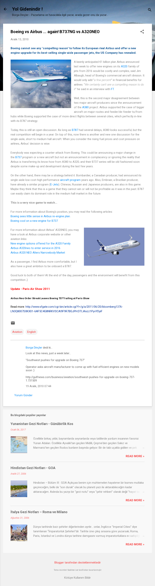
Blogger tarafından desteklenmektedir (77, 562)
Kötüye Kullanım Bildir (77, 577)
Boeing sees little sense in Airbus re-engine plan (40, 216)
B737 (18, 157)
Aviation (17, 332)
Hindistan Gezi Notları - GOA (33, 468)
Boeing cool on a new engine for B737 (34, 221)
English (31, 332)
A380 (85, 107)
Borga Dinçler (34, 347)
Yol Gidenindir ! (27, 9)
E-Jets (54, 184)
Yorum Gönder (23, 395)
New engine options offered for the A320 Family (41, 243)
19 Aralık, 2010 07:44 (38, 386)
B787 (75, 130)
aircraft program (70, 180)
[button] (142, 32)
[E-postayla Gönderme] (13, 324)
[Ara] (149, 10)
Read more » (135, 456)
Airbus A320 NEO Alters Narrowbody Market (38, 252)
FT (112, 89)
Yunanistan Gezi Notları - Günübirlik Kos (42, 424)
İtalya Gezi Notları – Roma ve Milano (39, 512)
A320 (124, 66)
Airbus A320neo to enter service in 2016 (35, 248)
